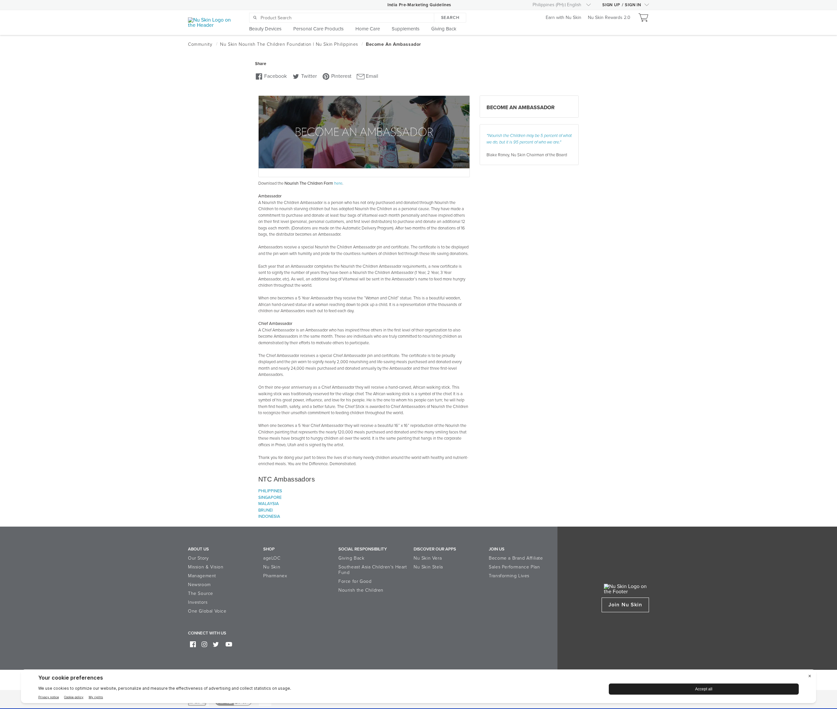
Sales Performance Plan (514, 567)
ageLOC (272, 558)
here (338, 183)
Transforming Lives (509, 576)
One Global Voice (207, 611)
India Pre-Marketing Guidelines (419, 5)
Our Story (198, 558)
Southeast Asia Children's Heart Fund (372, 569)
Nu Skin (271, 567)
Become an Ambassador (521, 107)
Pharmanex (275, 576)
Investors (197, 602)
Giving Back (351, 558)
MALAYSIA (268, 503)
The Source (200, 593)
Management (202, 576)
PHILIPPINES (270, 491)
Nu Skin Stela (428, 567)
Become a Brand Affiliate (516, 558)
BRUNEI (265, 510)
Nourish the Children (361, 590)
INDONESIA (269, 516)
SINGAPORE (270, 497)
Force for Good (354, 581)
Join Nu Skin (625, 604)
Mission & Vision (206, 567)
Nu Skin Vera (428, 558)
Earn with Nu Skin (563, 17)
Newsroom (199, 584)
